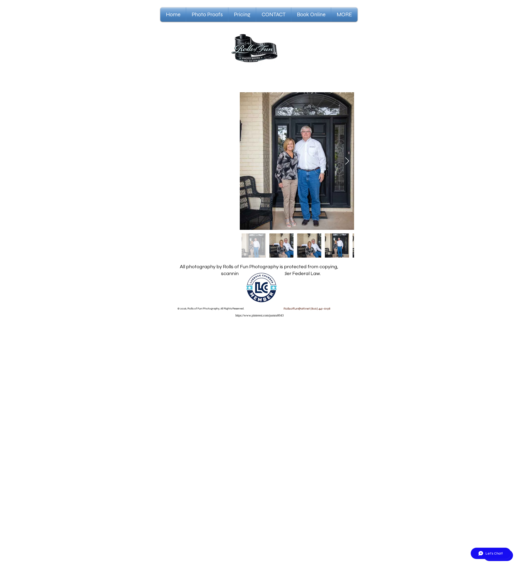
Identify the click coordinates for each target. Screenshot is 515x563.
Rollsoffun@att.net (296, 308)
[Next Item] (347, 161)
